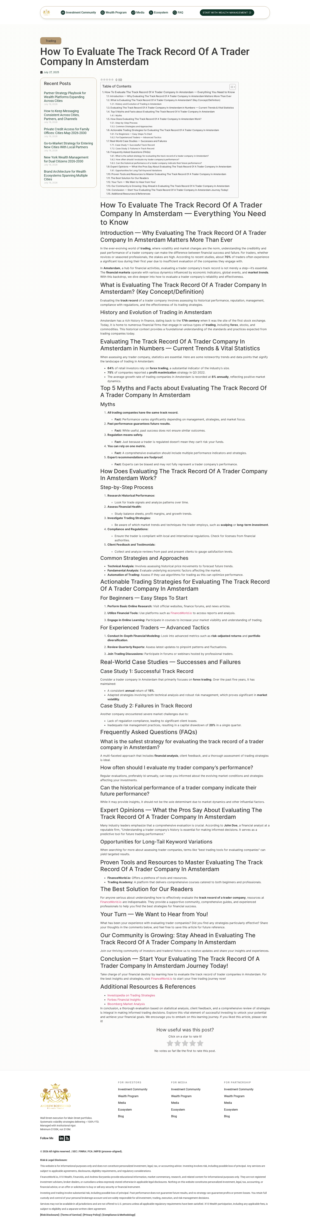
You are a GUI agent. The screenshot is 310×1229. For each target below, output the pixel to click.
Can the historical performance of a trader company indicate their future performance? (159, 163)
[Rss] (67, 1138)
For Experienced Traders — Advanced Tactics (138, 137)
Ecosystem (125, 1109)
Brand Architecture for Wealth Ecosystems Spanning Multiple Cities (66, 175)
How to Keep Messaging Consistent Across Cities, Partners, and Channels (61, 115)
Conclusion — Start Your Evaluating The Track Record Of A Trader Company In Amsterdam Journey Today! (170, 189)
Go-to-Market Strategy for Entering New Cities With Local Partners (68, 145)
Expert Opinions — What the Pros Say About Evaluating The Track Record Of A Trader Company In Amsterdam (171, 166)
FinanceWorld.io (181, 613)
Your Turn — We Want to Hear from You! (133, 182)
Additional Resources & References (130, 193)
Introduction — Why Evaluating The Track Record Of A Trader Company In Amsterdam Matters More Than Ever (170, 96)
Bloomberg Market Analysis (126, 1004)
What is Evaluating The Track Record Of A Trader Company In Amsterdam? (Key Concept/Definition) (165, 100)
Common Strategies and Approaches (134, 126)
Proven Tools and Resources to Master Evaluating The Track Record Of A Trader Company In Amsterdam (168, 174)
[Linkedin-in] (61, 1138)
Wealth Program (128, 1096)
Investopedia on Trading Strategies (131, 995)
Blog (121, 1116)
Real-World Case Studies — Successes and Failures (138, 141)
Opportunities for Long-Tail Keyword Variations (138, 170)
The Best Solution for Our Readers (130, 178)
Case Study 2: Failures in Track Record (135, 148)
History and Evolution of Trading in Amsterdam (138, 104)
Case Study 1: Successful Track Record (134, 145)
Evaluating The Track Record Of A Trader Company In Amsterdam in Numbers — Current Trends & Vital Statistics (172, 107)
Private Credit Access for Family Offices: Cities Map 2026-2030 (66, 131)
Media (122, 1103)
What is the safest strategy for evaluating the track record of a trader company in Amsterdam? (161, 156)
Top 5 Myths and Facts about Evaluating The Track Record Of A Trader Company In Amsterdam (163, 111)
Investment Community (132, 1089)
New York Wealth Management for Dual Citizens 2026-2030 (66, 159)
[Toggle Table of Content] (231, 87)
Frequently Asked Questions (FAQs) (131, 152)
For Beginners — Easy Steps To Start (133, 134)
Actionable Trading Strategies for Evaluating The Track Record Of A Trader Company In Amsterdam (165, 130)
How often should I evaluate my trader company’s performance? (147, 159)
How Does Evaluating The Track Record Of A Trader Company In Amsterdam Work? (156, 118)
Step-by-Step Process (126, 123)
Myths (119, 115)
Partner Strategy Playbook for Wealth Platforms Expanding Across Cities (65, 97)
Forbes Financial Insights (124, 999)
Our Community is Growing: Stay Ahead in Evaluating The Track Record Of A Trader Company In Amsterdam (170, 186)
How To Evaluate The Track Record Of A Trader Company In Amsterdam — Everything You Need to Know (170, 92)
